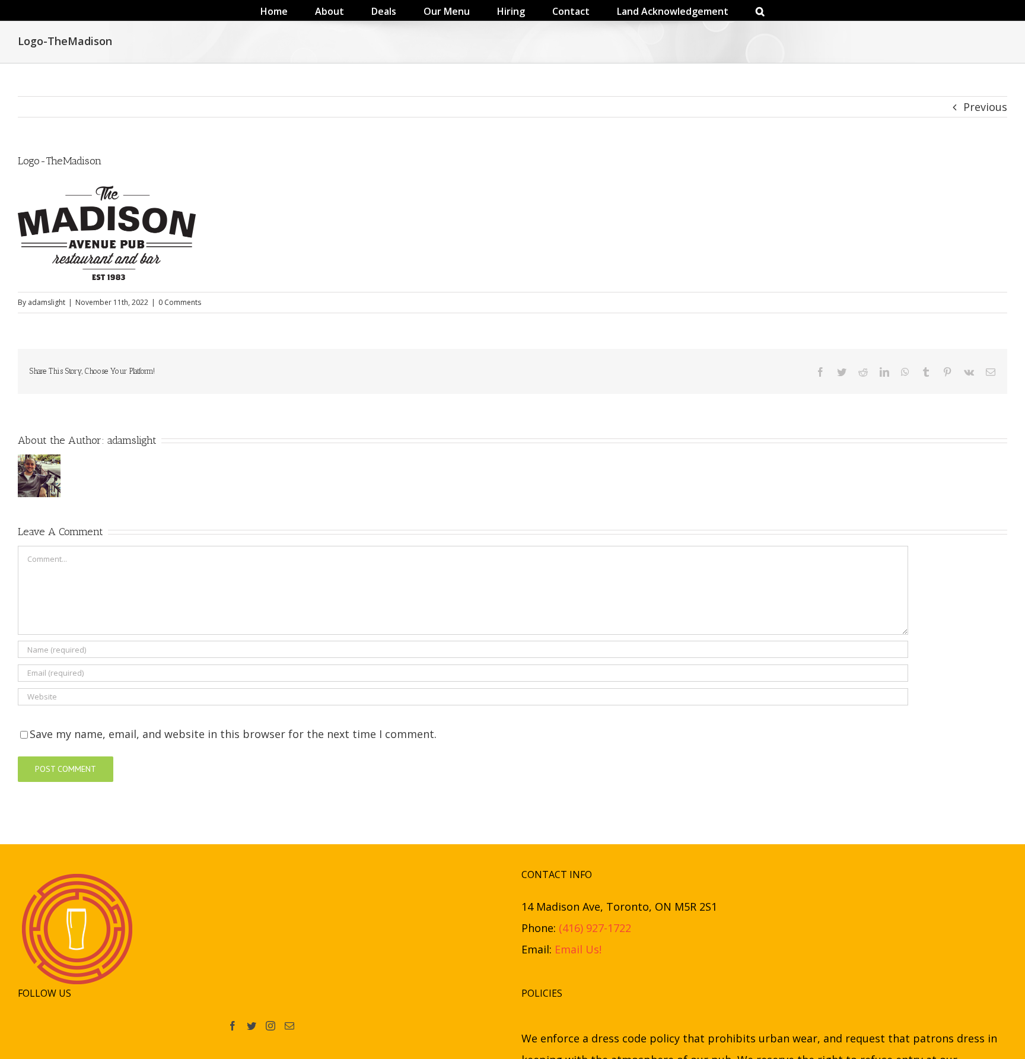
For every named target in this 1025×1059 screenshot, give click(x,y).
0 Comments (179, 302)
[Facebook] (232, 1026)
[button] (709, 10)
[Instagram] (270, 1026)
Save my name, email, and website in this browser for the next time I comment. (233, 734)
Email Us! (578, 949)
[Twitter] (251, 1026)
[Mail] (289, 1026)
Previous (985, 107)
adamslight (46, 302)
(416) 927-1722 (595, 928)
